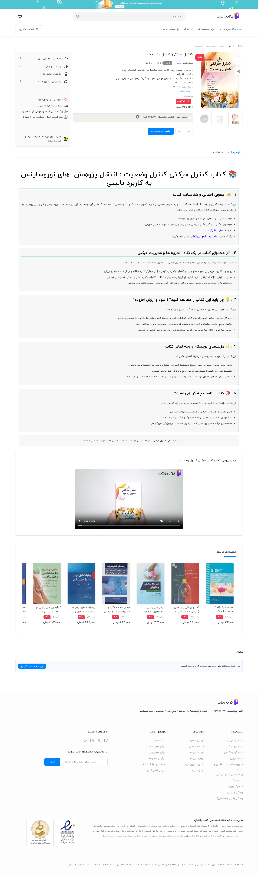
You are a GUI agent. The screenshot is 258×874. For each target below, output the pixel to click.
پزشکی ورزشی (235, 792)
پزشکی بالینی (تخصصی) (230, 798)
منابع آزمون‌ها (235, 786)
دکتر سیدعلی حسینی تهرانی (129, 78)
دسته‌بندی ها (230, 29)
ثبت (52, 762)
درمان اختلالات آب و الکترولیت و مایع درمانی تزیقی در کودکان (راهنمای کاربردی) (116, 609)
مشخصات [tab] (217, 152)
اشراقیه (180, 74)
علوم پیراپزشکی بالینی (195, 236)
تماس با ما (169, 29)
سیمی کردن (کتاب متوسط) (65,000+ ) (162, 117)
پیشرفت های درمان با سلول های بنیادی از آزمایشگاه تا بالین (83, 609)
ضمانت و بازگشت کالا (154, 764)
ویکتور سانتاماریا (156, 70)
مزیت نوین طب (196, 752)
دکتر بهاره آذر (149, 78)
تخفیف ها (204, 29)
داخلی (231, 46)
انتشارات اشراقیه (217, 230)
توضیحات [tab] (234, 152)
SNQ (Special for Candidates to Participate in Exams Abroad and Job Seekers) (222, 609)
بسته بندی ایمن (53, 66)
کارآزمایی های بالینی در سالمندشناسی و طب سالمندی (48, 609)
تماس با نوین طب (194, 764)
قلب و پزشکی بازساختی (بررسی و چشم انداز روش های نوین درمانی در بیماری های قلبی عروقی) (185, 609)
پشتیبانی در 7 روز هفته (49, 81)
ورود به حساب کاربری (32, 666)
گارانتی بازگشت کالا (52, 74)
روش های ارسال (157, 752)
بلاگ (186, 29)
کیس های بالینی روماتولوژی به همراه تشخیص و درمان (154, 609)
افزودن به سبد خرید (160, 131)
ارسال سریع (198, 770)
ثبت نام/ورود (26, 29)
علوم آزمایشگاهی (233, 752)
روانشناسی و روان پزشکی (229, 774)
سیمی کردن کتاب (156, 770)
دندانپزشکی (236, 780)
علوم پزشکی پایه (234, 740)
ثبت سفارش (159, 740)
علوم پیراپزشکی (234, 746)
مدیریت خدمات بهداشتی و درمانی (228, 766)
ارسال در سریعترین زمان (49, 58)
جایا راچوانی (126, 70)
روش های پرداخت (156, 746)
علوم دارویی (236, 758)
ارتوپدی (213, 236)
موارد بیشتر (185, 91)
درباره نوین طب (196, 758)
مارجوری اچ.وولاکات (173, 70)
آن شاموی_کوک (139, 70)
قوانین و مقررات (195, 740)
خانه (240, 46)
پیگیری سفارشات (156, 758)
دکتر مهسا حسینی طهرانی (169, 78)
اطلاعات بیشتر (54, 141)
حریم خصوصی (196, 746)
